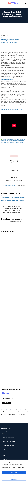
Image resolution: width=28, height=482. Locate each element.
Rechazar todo (14, 479)
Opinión (5, 459)
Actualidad (5, 455)
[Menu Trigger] (25, 3)
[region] (14, 471)
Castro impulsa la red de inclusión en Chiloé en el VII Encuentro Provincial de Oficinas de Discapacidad (12, 209)
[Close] (26, 461)
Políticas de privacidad (9, 437)
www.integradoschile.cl (10, 185)
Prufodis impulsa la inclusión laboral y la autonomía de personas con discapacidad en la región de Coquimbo (14, 285)
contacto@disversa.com (8, 431)
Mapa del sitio (6, 449)
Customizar (14, 475)
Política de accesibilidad (9, 441)
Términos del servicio (8, 445)
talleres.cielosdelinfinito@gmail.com (15, 92)
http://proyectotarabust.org (7, 79)
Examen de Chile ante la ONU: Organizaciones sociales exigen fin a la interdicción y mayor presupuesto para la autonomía (13, 325)
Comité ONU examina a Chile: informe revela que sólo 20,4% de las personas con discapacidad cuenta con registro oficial (14, 357)
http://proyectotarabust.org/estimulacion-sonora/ (12, 109)
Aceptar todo (14, 472)
